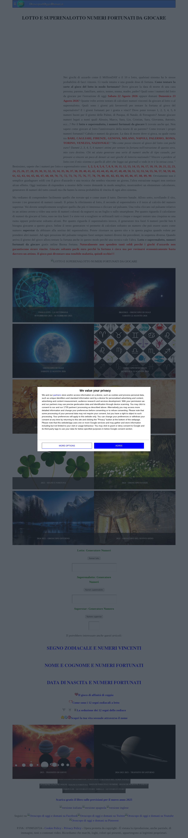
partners (57, 395)
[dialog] (94, 419)
